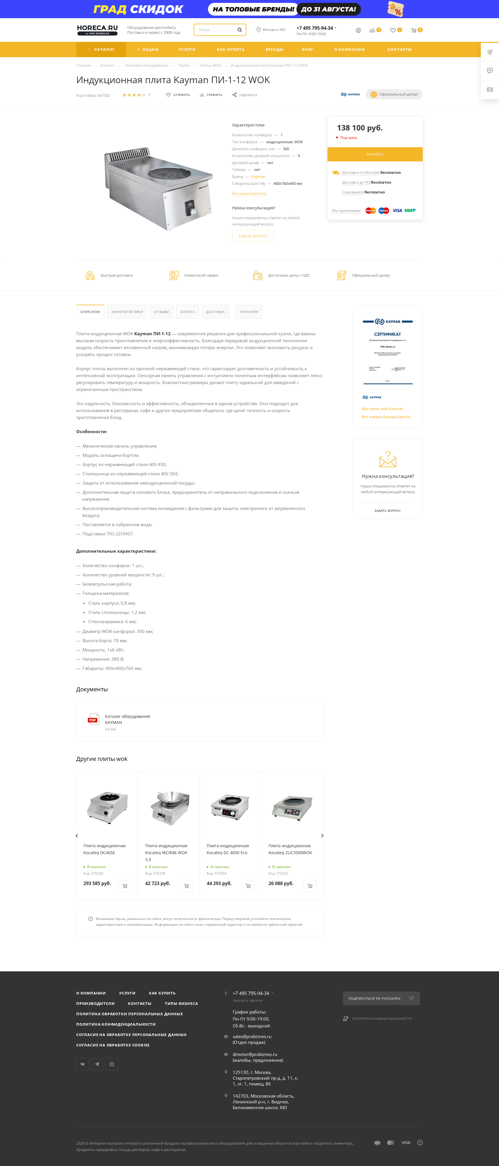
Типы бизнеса (181, 1003)
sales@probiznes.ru (252, 1036)
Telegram (97, 1064)
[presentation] (76, 835)
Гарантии (249, 312)
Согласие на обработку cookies (113, 1045)
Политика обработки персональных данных (129, 1013)
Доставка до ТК (355, 182)
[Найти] (239, 30)
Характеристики (127, 312)
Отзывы (161, 312)
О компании (91, 993)
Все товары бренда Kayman (386, 416)
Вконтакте (82, 1064)
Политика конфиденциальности (116, 1024)
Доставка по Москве (360, 172)
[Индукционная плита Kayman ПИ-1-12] (158, 189)
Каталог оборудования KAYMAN (127, 719)
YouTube (112, 1064)
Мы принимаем (346, 210)
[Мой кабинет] (358, 30)
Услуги (127, 993)
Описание (90, 312)
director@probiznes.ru (255, 1054)
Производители (95, 1003)
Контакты (139, 1003)
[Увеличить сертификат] (388, 351)
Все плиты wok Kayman (382, 408)
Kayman (259, 176)
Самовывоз (352, 192)
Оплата (187, 312)
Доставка (215, 312)
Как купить (162, 993)
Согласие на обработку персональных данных (131, 1034)
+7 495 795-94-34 (315, 28)
